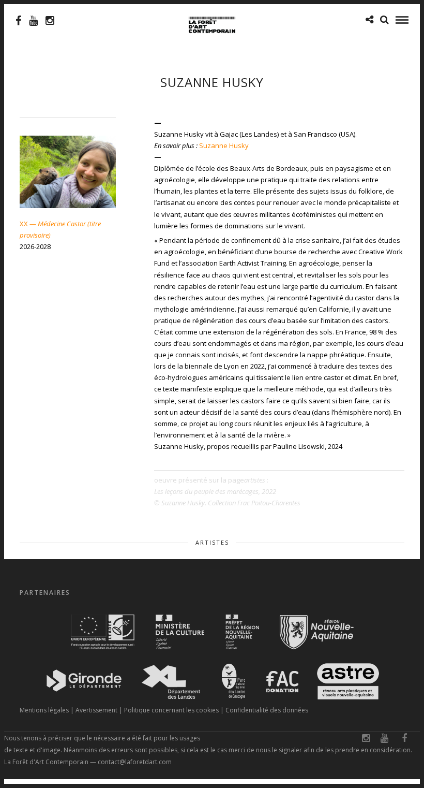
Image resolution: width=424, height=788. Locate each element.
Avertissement (96, 710)
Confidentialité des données (266, 710)
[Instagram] (50, 21)
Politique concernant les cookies (171, 710)
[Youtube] (33, 21)
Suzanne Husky (224, 145)
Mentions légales (44, 710)
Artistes (212, 542)
